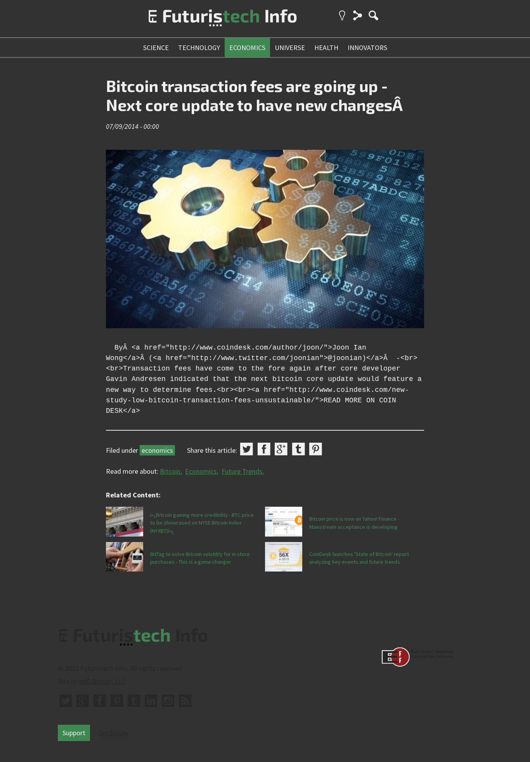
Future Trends (242, 471)
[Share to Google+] (281, 449)
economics (247, 47)
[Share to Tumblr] (299, 449)
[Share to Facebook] (264, 449)
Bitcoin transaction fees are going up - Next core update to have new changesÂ (256, 95)
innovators (367, 47)
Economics (201, 471)
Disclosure (113, 732)
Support (73, 732)
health (326, 47)
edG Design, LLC (102, 681)
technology (199, 47)
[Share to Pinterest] (316, 449)
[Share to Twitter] (247, 449)
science (156, 47)
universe (290, 47)
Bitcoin (170, 471)
